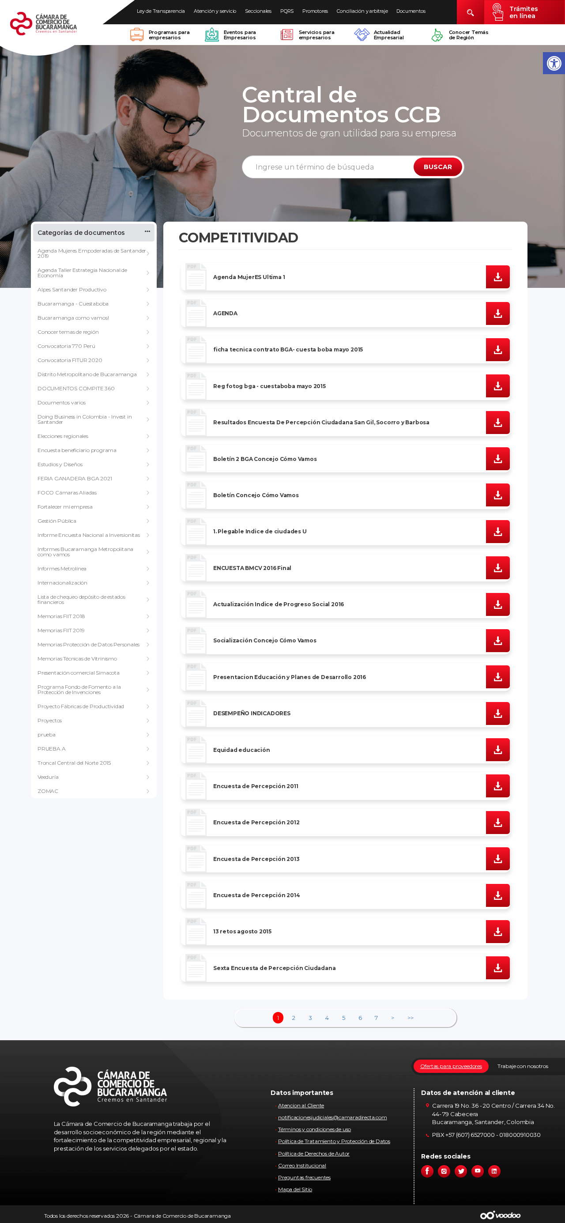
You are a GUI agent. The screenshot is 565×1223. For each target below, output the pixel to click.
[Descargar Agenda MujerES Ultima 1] (498, 276)
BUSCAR (438, 167)
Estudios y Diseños (60, 464)
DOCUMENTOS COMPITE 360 (76, 388)
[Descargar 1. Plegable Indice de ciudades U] (498, 531)
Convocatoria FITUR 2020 (70, 360)
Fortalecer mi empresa (65, 506)
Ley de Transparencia (161, 11)
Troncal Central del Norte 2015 (74, 762)
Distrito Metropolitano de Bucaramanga (87, 374)
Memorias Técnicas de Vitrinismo (77, 658)
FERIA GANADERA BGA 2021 (75, 478)
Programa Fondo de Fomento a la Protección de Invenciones (79, 689)
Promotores (315, 11)
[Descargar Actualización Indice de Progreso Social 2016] (498, 604)
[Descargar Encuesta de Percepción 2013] (498, 858)
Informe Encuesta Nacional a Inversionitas (89, 535)
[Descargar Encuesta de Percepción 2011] (498, 785)
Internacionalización (62, 582)
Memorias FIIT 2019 (61, 630)
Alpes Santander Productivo (72, 289)
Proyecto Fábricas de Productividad (81, 706)
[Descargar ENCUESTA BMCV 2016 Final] (498, 567)
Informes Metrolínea (62, 568)
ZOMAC (48, 791)
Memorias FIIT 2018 (61, 616)
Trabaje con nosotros (522, 1066)
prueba (47, 734)
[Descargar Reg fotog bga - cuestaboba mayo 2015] (498, 385)
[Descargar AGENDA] (498, 313)
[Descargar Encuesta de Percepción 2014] (498, 894)
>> (410, 1017)
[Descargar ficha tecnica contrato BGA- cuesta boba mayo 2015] (498, 349)
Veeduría (48, 777)
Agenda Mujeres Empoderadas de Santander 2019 (92, 253)
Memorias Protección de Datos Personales (88, 644)
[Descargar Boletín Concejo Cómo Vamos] (498, 494)
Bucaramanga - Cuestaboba (73, 303)
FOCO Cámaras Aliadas (67, 492)
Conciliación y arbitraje (362, 11)
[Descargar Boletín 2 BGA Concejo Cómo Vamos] (498, 458)
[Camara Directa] (54, 28)
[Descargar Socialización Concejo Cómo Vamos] (498, 640)
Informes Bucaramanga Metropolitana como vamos (85, 552)
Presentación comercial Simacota (79, 672)
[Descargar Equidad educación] (498, 749)
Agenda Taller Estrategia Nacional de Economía (82, 273)
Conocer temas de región (68, 331)
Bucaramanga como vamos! (73, 317)
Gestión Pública (57, 520)
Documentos (410, 11)
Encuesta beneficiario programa (77, 450)
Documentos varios (62, 402)
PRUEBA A (51, 748)
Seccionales (258, 11)
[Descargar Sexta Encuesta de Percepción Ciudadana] (498, 967)
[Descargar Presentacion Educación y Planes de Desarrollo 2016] (498, 676)
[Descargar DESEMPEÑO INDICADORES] (498, 713)
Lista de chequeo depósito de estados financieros (81, 599)
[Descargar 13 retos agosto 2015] (498, 931)
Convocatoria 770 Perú (66, 346)
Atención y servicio (215, 11)
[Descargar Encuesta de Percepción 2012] (498, 822)
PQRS (287, 11)
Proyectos (50, 720)
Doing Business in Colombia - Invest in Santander (85, 419)
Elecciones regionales (63, 436)
